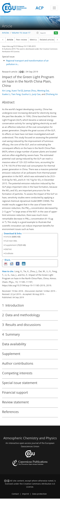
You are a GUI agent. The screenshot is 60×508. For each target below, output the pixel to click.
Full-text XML (11, 240)
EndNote (9, 253)
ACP (40, 8)
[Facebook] (18, 263)
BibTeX (8, 249)
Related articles (47, 39)
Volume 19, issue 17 (21, 33)
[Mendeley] (6, 263)
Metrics (33, 39)
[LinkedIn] (24, 263)
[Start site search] (56, 33)
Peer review (21, 39)
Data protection (39, 494)
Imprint (25, 494)
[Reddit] (12, 263)
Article (10, 39)
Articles (5, 33)
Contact (15, 494)
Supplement (11, 245)
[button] (38, 33)
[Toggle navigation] (54, 8)
